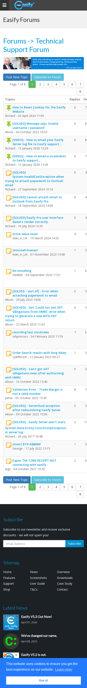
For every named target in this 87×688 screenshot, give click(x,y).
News (34, 572)
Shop (6, 589)
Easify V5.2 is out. (33, 655)
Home (7, 572)
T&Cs (34, 589)
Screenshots (38, 578)
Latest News (15, 608)
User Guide (37, 583)
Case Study (64, 583)
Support (8, 583)
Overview (63, 572)
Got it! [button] (43, 680)
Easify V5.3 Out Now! (36, 616)
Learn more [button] (63, 669)
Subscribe (74, 544)
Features (9, 578)
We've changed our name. (39, 635)
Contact (62, 589)
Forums (14, 41)
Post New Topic (17, 77)
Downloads (65, 578)
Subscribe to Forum (47, 77)
